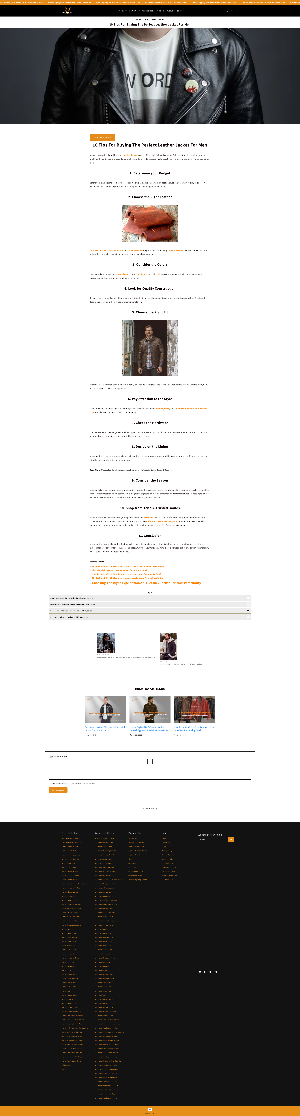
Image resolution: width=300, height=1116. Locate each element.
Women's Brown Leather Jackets (107, 1024)
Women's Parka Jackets (104, 896)
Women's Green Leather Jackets (107, 1048)
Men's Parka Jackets (69, 900)
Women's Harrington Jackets (106, 921)
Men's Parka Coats (69, 966)
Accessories (132, 863)
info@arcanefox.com (169, 875)
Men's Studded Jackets (70, 875)
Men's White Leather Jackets (72, 1040)
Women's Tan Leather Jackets (106, 1036)
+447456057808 (167, 880)
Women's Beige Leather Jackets (107, 1040)
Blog (130, 859)
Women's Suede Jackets (104, 859)
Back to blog (151, 808)
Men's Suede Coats (69, 941)
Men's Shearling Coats (70, 937)
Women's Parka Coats (103, 966)
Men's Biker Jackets (69, 851)
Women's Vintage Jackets (104, 908)
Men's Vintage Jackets (70, 913)
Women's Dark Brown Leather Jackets (109, 1032)
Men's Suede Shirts (69, 999)
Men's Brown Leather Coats (72, 1057)
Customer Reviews (169, 871)
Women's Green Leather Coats (106, 1090)
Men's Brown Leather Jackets (73, 1020)
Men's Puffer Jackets (69, 867)
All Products (66, 1065)
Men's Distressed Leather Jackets (74, 884)
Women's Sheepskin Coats (105, 958)
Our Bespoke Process (136, 871)
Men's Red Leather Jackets (72, 1048)
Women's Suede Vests (103, 991)
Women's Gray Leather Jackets (106, 1028)
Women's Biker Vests (103, 983)
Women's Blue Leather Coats (106, 1098)
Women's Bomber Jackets (105, 855)
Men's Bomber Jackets (70, 859)
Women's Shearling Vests (104, 978)
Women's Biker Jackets (104, 847)
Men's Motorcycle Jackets (71, 908)
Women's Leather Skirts (104, 1016)
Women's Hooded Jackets (105, 913)
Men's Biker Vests (68, 983)
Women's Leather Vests (104, 974)
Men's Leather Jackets (70, 847)
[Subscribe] (231, 839)
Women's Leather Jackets (105, 843)
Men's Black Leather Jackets (72, 1016)
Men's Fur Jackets (68, 896)
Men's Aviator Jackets (70, 892)
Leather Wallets (134, 838)
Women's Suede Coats (103, 941)
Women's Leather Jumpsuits (106, 1011)
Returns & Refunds (169, 867)
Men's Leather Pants (69, 1003)
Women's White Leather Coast (106, 1086)
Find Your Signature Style (71, 838)
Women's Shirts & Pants (104, 1007)
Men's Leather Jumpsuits (71, 1011)
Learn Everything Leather (137, 880)
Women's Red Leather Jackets (106, 1053)
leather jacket (124, 182)
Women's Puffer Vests (103, 987)
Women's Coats (101, 970)
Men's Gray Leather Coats (71, 1061)
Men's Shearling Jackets (71, 855)
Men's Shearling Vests (70, 978)
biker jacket (202, 547)
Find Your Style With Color (72, 843)
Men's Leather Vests (69, 974)
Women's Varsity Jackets (104, 867)
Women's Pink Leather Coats (106, 1082)
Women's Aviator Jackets (104, 888)
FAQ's (164, 847)
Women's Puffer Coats (103, 950)
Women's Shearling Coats (104, 937)
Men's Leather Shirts (69, 995)
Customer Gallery (135, 875)
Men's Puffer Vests (69, 987)
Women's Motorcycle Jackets (106, 904)
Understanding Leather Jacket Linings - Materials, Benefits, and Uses (135, 470)
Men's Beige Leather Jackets (72, 1036)
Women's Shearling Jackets (105, 851)
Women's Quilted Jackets (104, 925)
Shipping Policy (167, 859)
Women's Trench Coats (103, 945)
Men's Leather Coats (69, 933)
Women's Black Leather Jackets (107, 1020)
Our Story (132, 867)
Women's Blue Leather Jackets (106, 1065)
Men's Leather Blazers (70, 880)
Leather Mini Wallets (136, 847)
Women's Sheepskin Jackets (105, 884)
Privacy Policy (167, 851)
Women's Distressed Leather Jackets (109, 880)
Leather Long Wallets (136, 843)
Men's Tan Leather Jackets (72, 1032)
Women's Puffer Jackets (104, 863)
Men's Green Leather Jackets (73, 1044)
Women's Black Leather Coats (106, 1069)
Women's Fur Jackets (103, 892)
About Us (165, 838)
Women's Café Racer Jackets (106, 900)
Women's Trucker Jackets (104, 917)
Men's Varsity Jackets (70, 871)
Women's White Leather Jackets (107, 1044)
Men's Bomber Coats (69, 954)
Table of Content (101, 137)
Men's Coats (66, 970)
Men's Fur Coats (68, 962)
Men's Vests (66, 991)
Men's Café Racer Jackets (71, 904)
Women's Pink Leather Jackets (106, 1057)
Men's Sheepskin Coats (70, 958)
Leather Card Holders (136, 855)
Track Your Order (168, 863)
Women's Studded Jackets (105, 871)
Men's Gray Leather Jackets (72, 1024)
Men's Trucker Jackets (70, 921)
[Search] (226, 10)
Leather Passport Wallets (137, 851)
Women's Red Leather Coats (105, 1094)
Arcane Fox (152, 1113)
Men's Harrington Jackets (71, 925)
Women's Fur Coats (102, 962)
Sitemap (65, 1069)
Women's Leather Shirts (104, 999)
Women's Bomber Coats (104, 954)
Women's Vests (101, 995)
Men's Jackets (67, 929)
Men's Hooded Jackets (70, 917)
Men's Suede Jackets (69, 863)
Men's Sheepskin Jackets (71, 888)
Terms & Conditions (169, 855)
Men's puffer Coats (69, 950)
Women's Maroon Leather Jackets (108, 1061)
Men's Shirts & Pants (69, 1007)
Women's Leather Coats (104, 933)
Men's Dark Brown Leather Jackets (75, 1028)
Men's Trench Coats (69, 945)
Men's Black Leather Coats (72, 1053)
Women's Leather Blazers (104, 875)
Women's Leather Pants (104, 1003)
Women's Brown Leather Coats (106, 1073)
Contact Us (166, 843)
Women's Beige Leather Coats (106, 1077)
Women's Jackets (101, 929)
